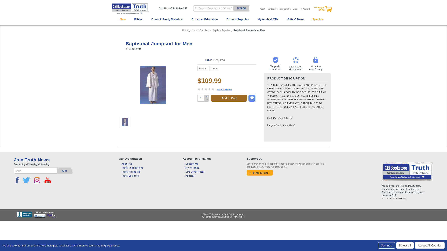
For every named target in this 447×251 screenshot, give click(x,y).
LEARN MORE (399, 198)
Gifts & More (295, 19)
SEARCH (241, 8)
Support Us (285, 9)
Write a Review (224, 89)
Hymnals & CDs (268, 19)
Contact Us (273, 9)
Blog (295, 9)
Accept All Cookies (430, 245)
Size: (215, 60)
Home (185, 30)
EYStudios (240, 216)
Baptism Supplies (221, 30)
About (262, 9)
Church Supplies (238, 19)
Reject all (405, 245)
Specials (318, 19)
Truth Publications (133, 167)
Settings (386, 245)
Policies (190, 175)
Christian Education (205, 19)
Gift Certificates (195, 171)
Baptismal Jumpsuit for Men (249, 30)
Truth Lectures (130, 175)
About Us (127, 163)
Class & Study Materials (167, 19)
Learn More (258, 173)
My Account (305, 9)
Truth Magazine (131, 171)
